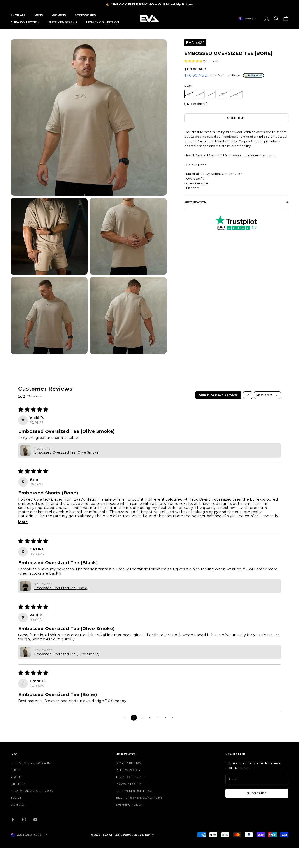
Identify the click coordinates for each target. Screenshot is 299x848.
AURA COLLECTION (25, 22)
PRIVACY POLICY (129, 783)
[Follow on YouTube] (35, 819)
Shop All (18, 15)
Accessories (85, 15)
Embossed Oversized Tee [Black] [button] (61, 588)
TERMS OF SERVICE (130, 777)
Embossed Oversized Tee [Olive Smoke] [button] (67, 452)
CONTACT (18, 804)
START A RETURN (128, 763)
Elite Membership (62, 22)
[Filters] (247, 395)
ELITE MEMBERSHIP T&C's (135, 790)
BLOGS (16, 797)
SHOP (15, 770)
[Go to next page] (173, 718)
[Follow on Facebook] (13, 819)
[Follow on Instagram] (24, 819)
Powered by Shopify (138, 834)
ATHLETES (18, 783)
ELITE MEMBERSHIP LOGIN (30, 763)
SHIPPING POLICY (129, 804)
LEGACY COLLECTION (102, 22)
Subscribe (257, 793)
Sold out (236, 118)
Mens (38, 15)
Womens (59, 15)
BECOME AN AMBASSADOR (32, 790)
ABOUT (16, 777)
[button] (193, 61)
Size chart (198, 103)
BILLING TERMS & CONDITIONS (139, 797)
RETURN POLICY (128, 770)
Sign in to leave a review (218, 395)
